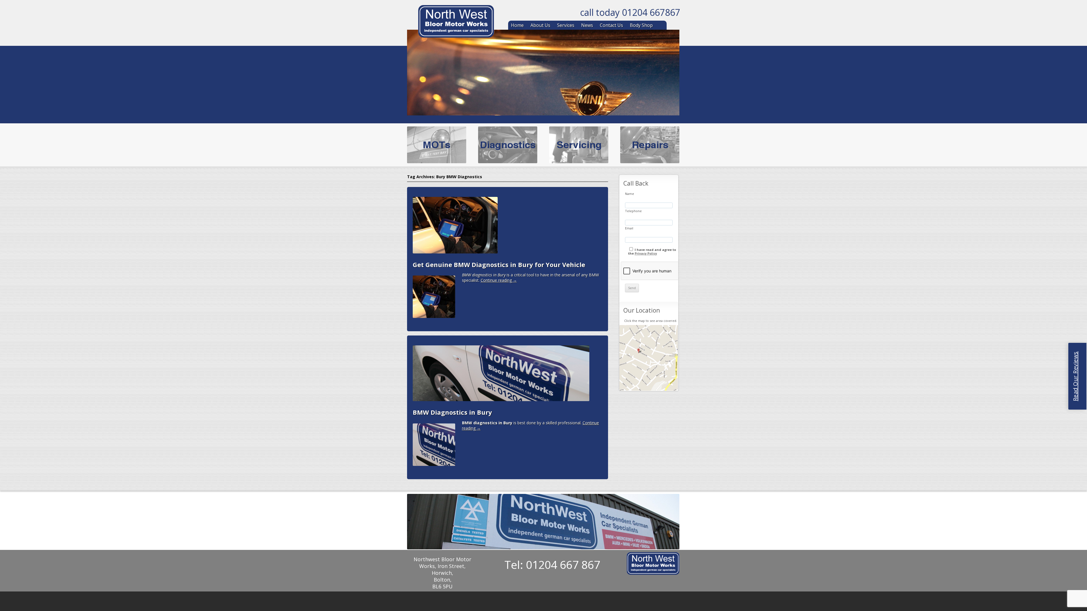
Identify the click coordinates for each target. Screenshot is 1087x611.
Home (517, 25)
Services (565, 25)
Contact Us (611, 25)
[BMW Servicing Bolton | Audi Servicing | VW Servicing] (456, 22)
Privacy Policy (646, 253)
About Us (540, 25)
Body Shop (641, 25)
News (587, 25)
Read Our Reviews (1075, 376)
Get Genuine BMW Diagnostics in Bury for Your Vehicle (499, 264)
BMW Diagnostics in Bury (452, 412)
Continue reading (499, 280)
